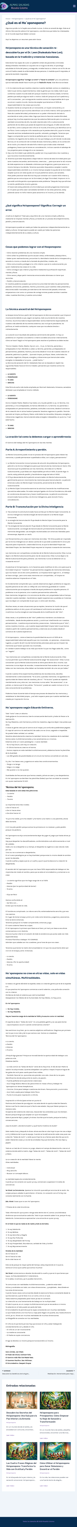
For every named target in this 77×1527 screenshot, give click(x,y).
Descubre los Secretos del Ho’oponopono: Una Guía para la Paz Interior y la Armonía (21, 1416)
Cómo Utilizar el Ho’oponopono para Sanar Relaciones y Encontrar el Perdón (54, 1466)
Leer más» (10, 1435)
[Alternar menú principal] (74, 6)
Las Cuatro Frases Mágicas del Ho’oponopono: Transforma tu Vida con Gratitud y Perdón (21, 1466)
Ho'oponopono (11, 1422)
